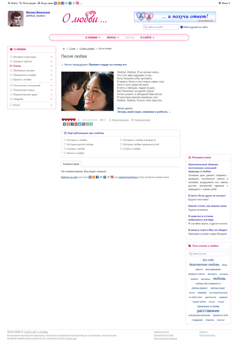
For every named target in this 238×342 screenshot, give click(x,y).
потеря (221, 302)
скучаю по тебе (220, 315)
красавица (205, 279)
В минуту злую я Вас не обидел (207, 230)
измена (194, 279)
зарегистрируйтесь (128, 177)
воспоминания (213, 269)
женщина (212, 274)
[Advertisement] (31, 165)
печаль (212, 302)
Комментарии (71, 163)
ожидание (223, 297)
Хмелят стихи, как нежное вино (207, 205)
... (80, 3)
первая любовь (199, 302)
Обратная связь (207, 335)
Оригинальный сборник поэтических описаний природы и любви (203, 168)
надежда (202, 292)
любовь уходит (217, 288)
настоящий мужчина (218, 293)
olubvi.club (71, 338)
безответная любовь (204, 264)
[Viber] (83, 124)
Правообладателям (163, 335)
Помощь (203, 332)
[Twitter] (79, 124)
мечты (192, 293)
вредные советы (197, 274)
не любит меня (195, 297)
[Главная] (63, 49)
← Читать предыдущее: (94, 64)
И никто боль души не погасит (207, 195)
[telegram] (91, 124)
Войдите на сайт (69, 177)
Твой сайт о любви (36, 331)
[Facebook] (72, 124)
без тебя (208, 260)
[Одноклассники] (68, 124)
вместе (199, 269)
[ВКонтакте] (64, 124)
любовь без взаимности (208, 283)
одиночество (210, 297)
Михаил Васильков (38, 12)
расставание (208, 311)
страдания (197, 320)
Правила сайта (161, 332)
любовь (219, 278)
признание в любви (208, 306)
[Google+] (76, 124)
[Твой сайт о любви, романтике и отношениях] (84, 16)
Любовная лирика (142, 120)
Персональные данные (165, 338)
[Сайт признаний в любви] (175, 21)
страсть (210, 319)
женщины (224, 274)
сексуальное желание (199, 315)
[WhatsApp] (87, 124)
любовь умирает (199, 288)
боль (224, 265)
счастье (221, 320)
